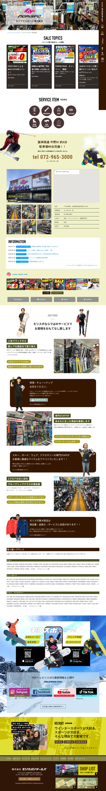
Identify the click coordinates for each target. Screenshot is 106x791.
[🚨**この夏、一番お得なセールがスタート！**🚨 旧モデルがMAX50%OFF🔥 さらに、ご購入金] (70, 284)
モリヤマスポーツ (17, 32)
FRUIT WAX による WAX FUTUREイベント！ (16, 69)
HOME (9, 758)
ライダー (56, 758)
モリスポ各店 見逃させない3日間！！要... (40, 250)
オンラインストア (46, 758)
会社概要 (63, 758)
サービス (24, 758)
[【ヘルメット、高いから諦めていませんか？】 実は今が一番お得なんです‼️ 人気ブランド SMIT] (24, 284)
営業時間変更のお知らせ (36, 261)
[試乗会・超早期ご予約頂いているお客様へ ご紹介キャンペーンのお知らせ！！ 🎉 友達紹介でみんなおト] (82, 284)
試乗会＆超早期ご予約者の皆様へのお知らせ (45, 246)
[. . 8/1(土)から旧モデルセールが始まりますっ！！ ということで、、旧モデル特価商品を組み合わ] (59, 284)
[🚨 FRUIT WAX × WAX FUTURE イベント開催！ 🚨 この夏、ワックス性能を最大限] (12, 284)
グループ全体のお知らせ (22, 257)
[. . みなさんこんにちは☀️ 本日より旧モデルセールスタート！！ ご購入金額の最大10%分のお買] (47, 284)
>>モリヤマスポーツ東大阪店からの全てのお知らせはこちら (82, 265)
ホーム (9, 32)
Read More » (11, 77)
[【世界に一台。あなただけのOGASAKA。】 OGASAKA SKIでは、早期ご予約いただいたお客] (93, 284)
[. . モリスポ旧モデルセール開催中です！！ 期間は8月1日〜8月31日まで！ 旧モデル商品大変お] (35, 284)
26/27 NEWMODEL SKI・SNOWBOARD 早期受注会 (42, 254)
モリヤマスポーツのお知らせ (23, 246)
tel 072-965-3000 (53, 157)
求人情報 (70, 758)
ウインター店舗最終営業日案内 (38, 257)
